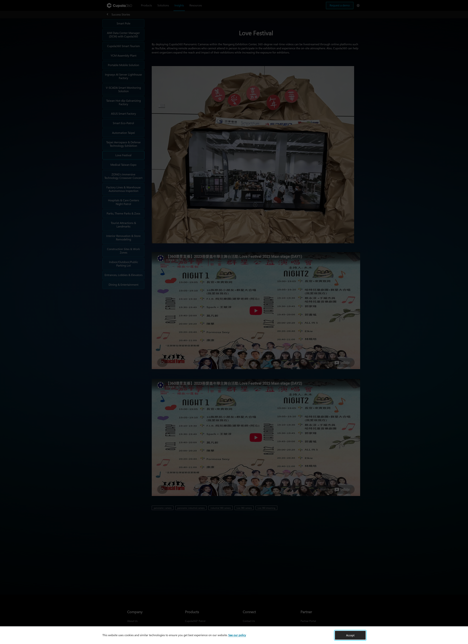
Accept (350, 635)
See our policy (237, 635)
